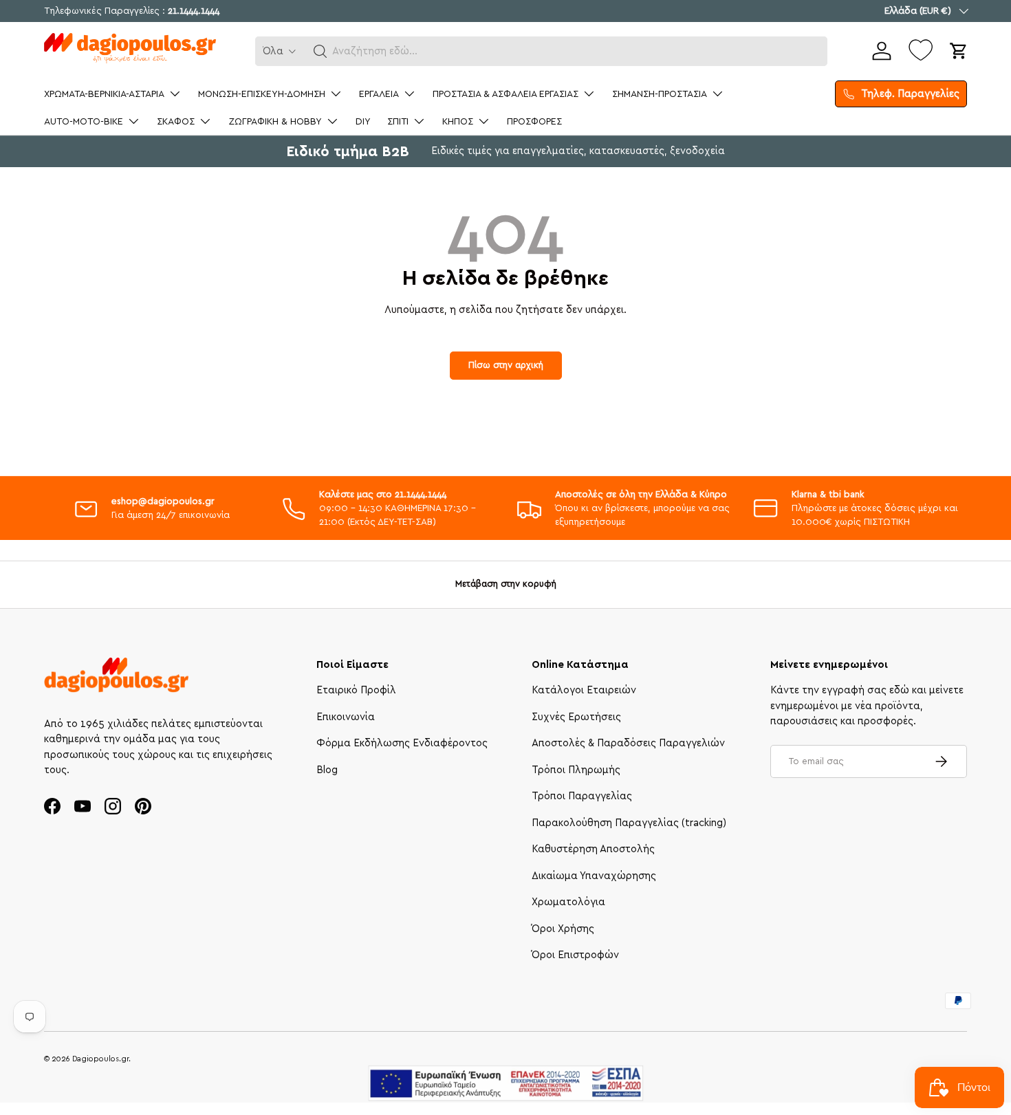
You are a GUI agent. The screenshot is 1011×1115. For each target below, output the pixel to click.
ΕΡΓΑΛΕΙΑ (379, 94)
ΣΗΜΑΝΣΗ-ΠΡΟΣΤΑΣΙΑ (659, 94)
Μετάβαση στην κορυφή (505, 584)
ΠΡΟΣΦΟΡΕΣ (534, 122)
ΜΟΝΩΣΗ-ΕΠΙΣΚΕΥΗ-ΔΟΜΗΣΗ (261, 94)
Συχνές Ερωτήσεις (576, 717)
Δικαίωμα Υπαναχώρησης (594, 876)
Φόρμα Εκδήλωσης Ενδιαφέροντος (402, 743)
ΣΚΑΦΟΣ (176, 122)
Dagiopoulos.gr (100, 1059)
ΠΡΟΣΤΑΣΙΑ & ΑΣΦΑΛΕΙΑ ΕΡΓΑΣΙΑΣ (505, 94)
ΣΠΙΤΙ (398, 122)
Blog (327, 770)
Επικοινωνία (345, 717)
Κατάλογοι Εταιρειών (584, 690)
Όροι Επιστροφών (575, 955)
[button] (320, 51)
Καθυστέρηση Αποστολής (593, 849)
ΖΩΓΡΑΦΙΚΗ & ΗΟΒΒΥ (275, 122)
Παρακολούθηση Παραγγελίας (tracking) (629, 823)
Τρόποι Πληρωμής (576, 770)
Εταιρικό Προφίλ (356, 690)
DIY (363, 122)
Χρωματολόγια (568, 902)
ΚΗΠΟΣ (457, 122)
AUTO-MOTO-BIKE (83, 122)
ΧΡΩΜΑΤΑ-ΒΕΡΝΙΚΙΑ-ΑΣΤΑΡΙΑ (104, 94)
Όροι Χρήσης (563, 929)
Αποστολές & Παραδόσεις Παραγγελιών (628, 743)
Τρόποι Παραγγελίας (582, 796)
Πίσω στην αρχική (505, 365)
